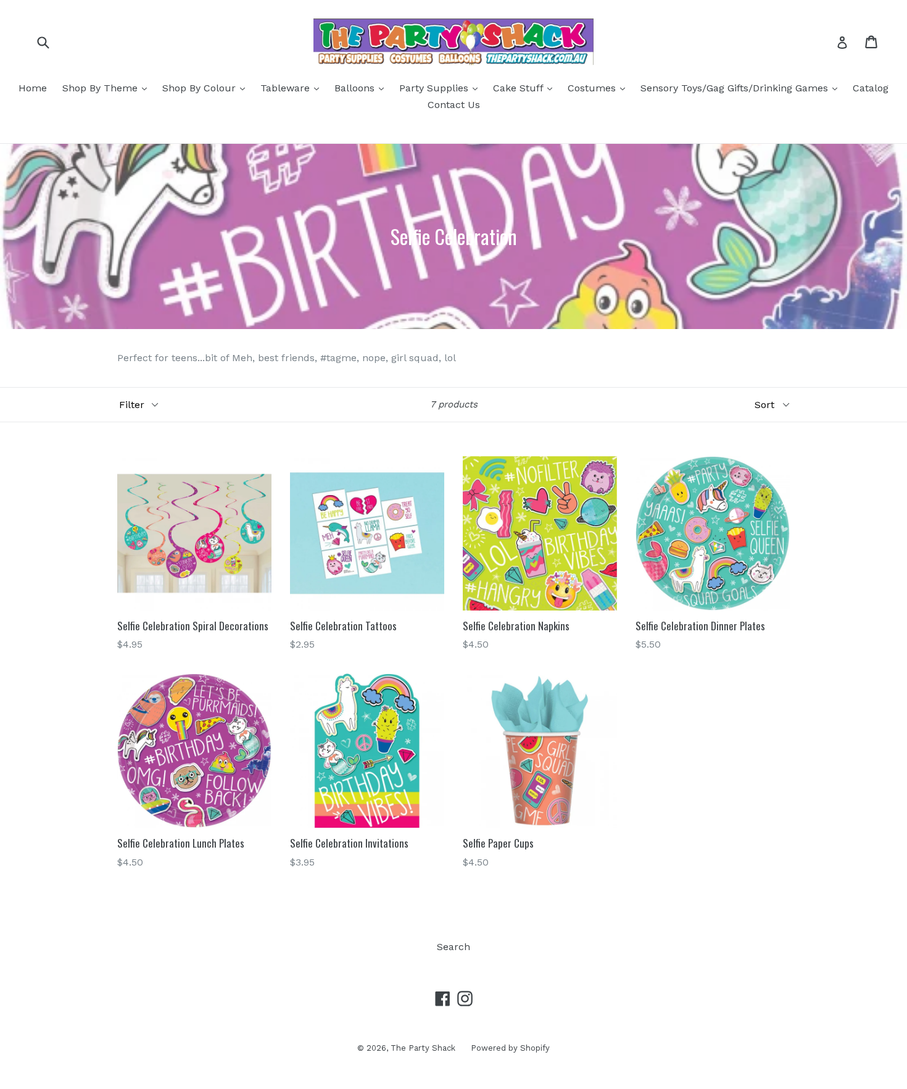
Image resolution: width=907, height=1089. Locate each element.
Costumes (599, 87)
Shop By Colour (206, 87)
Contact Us (454, 105)
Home (33, 88)
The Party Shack (423, 1048)
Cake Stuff (525, 87)
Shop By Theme (107, 87)
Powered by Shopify (510, 1048)
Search (453, 947)
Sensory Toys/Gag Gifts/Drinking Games (741, 87)
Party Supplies (441, 87)
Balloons (362, 87)
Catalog (870, 88)
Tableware (292, 87)
